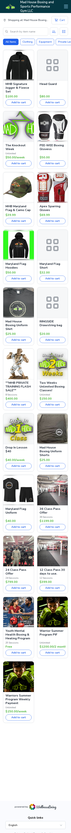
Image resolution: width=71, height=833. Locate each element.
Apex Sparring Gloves (50, 208)
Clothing (28, 42)
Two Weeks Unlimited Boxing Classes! (52, 386)
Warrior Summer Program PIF (51, 633)
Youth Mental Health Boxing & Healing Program (17, 634)
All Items (10, 42)
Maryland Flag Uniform (15, 511)
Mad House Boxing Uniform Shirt (16, 325)
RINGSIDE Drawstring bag (51, 323)
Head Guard (48, 84)
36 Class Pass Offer (50, 511)
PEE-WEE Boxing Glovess (52, 147)
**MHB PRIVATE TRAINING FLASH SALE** (18, 386)
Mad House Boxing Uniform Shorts (51, 451)
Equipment (45, 42)
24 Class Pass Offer (15, 572)
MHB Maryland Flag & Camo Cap (18, 208)
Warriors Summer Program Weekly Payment (18, 699)
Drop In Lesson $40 (16, 449)
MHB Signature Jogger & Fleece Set (17, 87)
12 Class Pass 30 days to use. (52, 572)
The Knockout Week (15, 147)
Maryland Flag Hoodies (15, 266)
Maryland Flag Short (50, 266)
